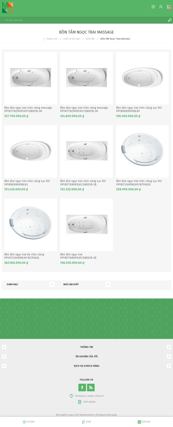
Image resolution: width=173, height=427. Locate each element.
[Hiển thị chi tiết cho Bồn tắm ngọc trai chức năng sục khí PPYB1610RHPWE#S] (30, 151)
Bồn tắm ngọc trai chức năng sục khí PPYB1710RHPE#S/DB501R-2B (83, 182)
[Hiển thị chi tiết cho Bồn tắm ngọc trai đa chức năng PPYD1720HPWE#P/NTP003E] (30, 225)
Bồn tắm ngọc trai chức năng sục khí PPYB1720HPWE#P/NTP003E (139, 182)
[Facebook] (82, 387)
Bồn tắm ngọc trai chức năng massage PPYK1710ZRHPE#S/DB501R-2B (84, 109)
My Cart (168, 6)
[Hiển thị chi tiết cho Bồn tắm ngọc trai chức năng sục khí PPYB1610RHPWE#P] (142, 78)
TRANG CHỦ (51, 39)
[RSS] (91, 387)
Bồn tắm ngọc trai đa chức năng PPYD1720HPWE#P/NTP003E (24, 256)
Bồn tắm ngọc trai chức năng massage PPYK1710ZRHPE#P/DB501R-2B (28, 109)
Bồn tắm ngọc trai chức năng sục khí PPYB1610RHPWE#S (27, 182)
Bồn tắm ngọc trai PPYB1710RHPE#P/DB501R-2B (78, 256)
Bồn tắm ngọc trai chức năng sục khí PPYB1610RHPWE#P (139, 109)
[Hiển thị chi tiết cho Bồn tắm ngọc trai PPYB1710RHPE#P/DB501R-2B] (86, 225)
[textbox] (83, 20)
